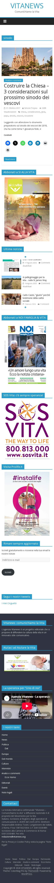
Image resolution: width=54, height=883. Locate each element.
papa (6, 115)
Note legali (7, 792)
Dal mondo (7, 758)
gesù (43, 112)
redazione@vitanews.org (14, 836)
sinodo (13, 115)
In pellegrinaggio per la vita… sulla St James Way (35, 263)
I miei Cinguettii (9, 603)
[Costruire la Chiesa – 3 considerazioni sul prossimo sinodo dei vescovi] (27, 49)
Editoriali (6, 782)
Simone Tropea (30, 108)
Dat (6, 748)
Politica (5, 744)
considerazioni (33, 112)
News (4, 739)
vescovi (20, 115)
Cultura (5, 763)
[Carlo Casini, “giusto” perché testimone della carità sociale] (11, 279)
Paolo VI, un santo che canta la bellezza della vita (35, 300)
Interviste (6, 768)
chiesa (23, 112)
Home (5, 734)
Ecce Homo (10, 777)
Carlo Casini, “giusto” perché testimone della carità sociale (36, 282)
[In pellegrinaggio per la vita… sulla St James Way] (11, 261)
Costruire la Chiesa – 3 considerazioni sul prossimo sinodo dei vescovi (26, 94)
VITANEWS (27, 5)
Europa (5, 754)
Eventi (5, 787)
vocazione (28, 115)
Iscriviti (8, 572)
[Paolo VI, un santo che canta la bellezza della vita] (11, 298)
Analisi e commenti (13, 80)
